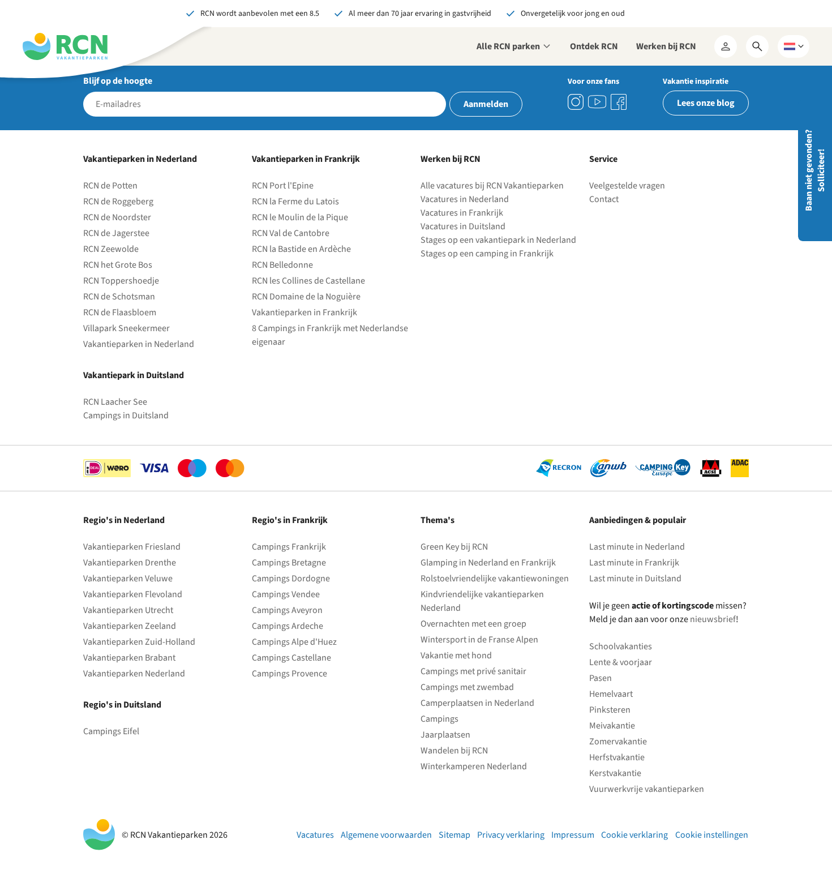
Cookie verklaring (634, 835)
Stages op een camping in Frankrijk (487, 253)
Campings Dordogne (291, 578)
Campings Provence (289, 673)
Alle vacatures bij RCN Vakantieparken (492, 185)
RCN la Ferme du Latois (295, 201)
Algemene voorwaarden (386, 835)
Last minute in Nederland (637, 547)
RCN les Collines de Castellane (308, 281)
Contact (604, 199)
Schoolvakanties (620, 646)
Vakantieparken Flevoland (132, 594)
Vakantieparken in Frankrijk (304, 312)
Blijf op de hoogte (117, 81)
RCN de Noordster (117, 217)
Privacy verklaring (510, 835)
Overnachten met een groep (473, 624)
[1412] (597, 102)
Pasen (600, 678)
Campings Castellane (291, 658)
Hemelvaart (611, 694)
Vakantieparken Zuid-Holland (139, 642)
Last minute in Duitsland (635, 578)
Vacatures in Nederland (465, 199)
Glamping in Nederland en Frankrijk (488, 562)
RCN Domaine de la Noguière (306, 296)
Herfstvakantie (617, 757)
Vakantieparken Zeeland (129, 626)
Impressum (572, 835)
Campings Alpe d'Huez (294, 642)
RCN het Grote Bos (117, 265)
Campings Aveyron (287, 610)
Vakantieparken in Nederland (138, 344)
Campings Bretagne (289, 562)
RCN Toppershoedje (121, 281)
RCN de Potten (110, 185)
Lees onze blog (706, 103)
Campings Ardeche (287, 626)
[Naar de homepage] (65, 46)
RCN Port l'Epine (283, 185)
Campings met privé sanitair (473, 671)
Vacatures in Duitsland (463, 226)
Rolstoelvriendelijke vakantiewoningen (495, 578)
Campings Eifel (111, 731)
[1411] (619, 102)
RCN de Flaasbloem (119, 312)
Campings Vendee (286, 594)
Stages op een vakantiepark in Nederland (498, 240)
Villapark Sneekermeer (126, 328)
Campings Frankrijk (289, 547)
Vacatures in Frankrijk (462, 213)
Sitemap (454, 835)
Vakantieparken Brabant (129, 658)
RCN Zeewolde (111, 249)
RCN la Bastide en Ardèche (301, 249)
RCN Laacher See (115, 402)
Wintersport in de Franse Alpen (479, 639)
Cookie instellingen (711, 835)
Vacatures (315, 835)
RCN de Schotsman (119, 296)
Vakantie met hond (456, 655)
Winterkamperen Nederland (474, 766)
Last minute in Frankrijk (634, 562)
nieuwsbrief (713, 619)
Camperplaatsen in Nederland (477, 703)
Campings (439, 719)
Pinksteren (610, 710)
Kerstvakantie (615, 773)
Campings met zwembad (467, 687)
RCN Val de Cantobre (290, 233)
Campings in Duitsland (126, 415)
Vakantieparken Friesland (132, 547)
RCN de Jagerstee (116, 233)
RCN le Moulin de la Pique (300, 217)
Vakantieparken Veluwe (128, 578)
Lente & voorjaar (620, 662)
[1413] (576, 102)
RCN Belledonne (282, 265)
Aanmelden (486, 104)
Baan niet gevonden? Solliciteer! (815, 170)
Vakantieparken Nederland (134, 673)
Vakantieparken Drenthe (129, 562)
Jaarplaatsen (445, 735)
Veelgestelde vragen (627, 185)
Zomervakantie (618, 741)
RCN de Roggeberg (118, 201)
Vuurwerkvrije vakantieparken (646, 789)
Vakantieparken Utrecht (128, 610)
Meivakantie (612, 725)
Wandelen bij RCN (454, 750)
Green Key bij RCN (454, 547)
